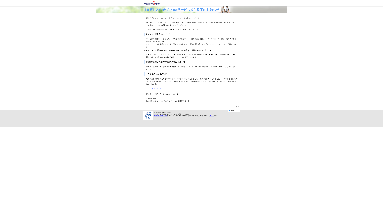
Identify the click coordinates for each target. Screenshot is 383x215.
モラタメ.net (156, 88)
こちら (212, 116)
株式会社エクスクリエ (160, 116)
